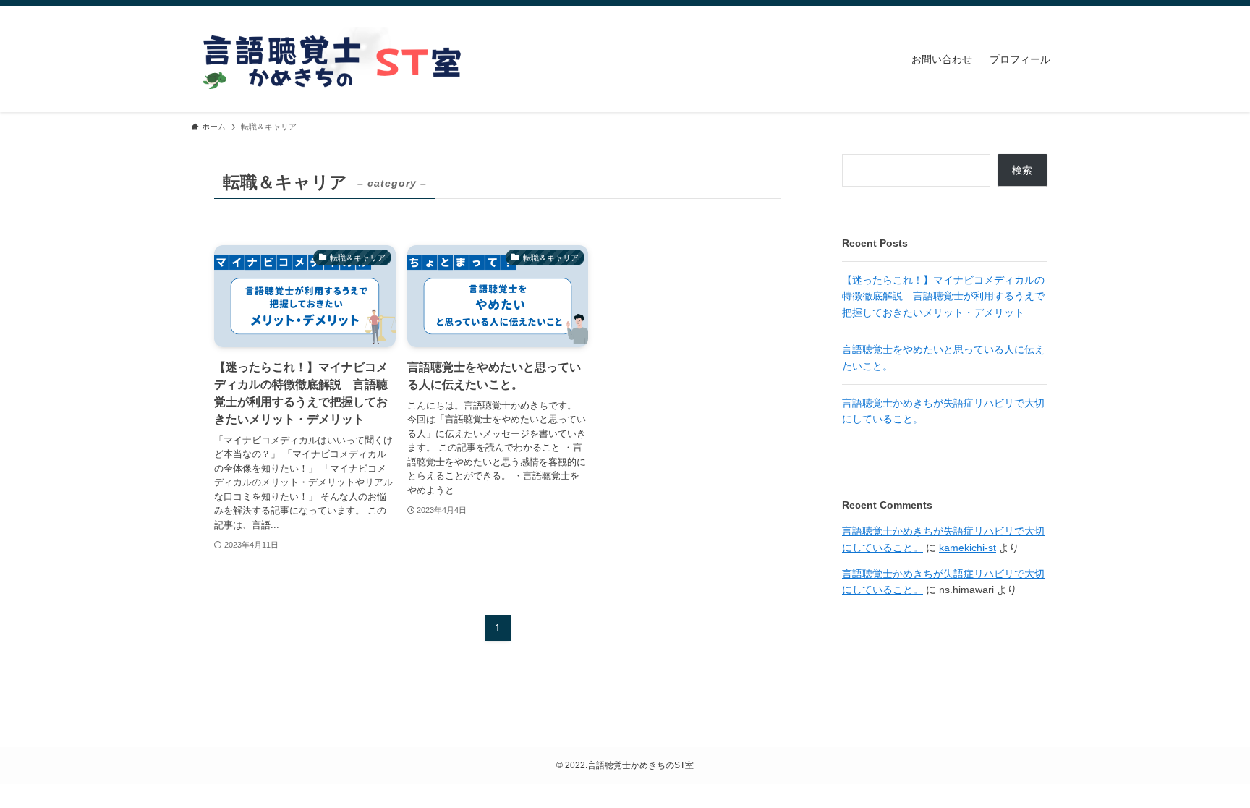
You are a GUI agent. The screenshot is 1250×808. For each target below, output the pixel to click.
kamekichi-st (967, 547)
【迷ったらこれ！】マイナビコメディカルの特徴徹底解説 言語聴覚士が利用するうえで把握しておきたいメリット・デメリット (943, 296)
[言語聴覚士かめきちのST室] (335, 59)
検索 (1022, 170)
